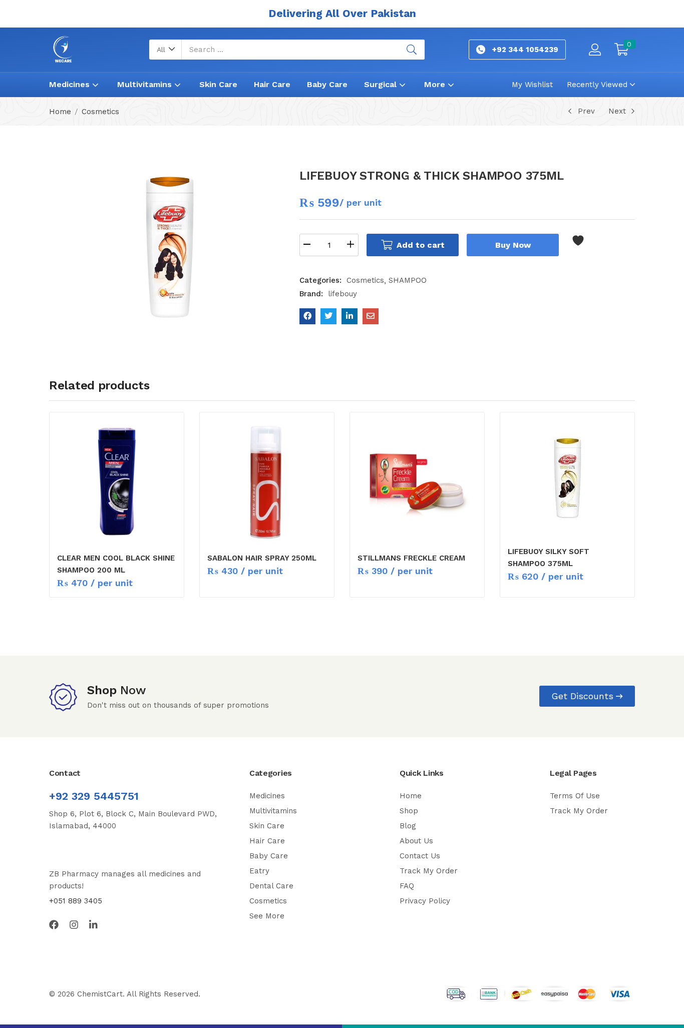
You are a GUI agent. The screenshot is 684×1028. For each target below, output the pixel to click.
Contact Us (420, 855)
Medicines (70, 84)
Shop (409, 810)
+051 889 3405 (75, 900)
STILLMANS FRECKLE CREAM (411, 558)
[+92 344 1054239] (480, 49)
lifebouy (342, 293)
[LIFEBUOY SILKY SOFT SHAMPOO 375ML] (567, 478)
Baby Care (327, 84)
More (436, 84)
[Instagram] (74, 924)
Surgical (381, 84)
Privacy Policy (425, 900)
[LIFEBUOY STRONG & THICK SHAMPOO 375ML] (307, 316)
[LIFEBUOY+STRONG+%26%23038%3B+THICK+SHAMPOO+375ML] (328, 316)
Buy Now (513, 245)
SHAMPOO (408, 280)
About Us (416, 840)
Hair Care (272, 84)
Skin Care (218, 84)
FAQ (407, 885)
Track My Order (429, 870)
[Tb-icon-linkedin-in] (94, 924)
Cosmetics (100, 111)
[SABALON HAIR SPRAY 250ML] (266, 481)
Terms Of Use (575, 795)
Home (60, 111)
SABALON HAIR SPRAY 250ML (261, 558)
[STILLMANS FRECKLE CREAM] (417, 481)
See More (266, 915)
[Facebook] (54, 924)
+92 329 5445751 (94, 796)
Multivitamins (145, 84)
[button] (165, 50)
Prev (586, 111)
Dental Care (271, 885)
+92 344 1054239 (525, 49)
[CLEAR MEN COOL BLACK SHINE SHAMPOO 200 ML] (116, 481)
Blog (408, 825)
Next (617, 111)
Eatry (259, 870)
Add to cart (421, 245)
